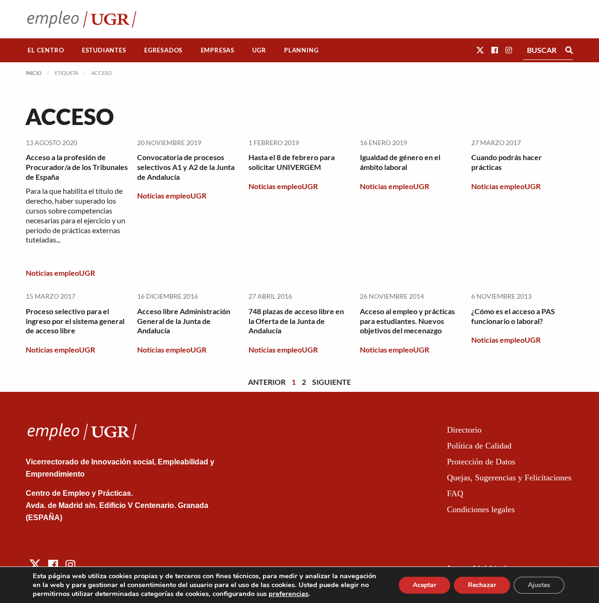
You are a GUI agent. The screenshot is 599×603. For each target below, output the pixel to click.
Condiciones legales (481, 509)
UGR (259, 50)
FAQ (455, 493)
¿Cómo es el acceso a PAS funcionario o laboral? (513, 316)
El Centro (46, 50)
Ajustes (539, 585)
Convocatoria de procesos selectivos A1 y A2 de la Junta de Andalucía (185, 167)
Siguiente (331, 381)
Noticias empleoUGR (60, 272)
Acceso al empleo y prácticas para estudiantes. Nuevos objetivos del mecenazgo (407, 321)
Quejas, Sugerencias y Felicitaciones (509, 477)
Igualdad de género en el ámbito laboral (400, 162)
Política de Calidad (479, 445)
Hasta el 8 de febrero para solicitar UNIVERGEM (291, 162)
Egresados (163, 50)
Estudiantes (104, 50)
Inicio (34, 73)
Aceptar (424, 585)
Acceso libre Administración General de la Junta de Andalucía (183, 321)
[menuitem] (46, 50)
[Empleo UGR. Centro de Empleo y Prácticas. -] (81, 19)
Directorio (464, 429)
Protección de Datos (481, 461)
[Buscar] (569, 50)
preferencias (288, 593)
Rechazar (482, 585)
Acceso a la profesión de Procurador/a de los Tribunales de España (77, 167)
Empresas (217, 50)
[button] (480, 50)
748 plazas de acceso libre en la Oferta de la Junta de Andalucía (296, 321)
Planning (301, 50)
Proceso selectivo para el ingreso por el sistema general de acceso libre (75, 321)
